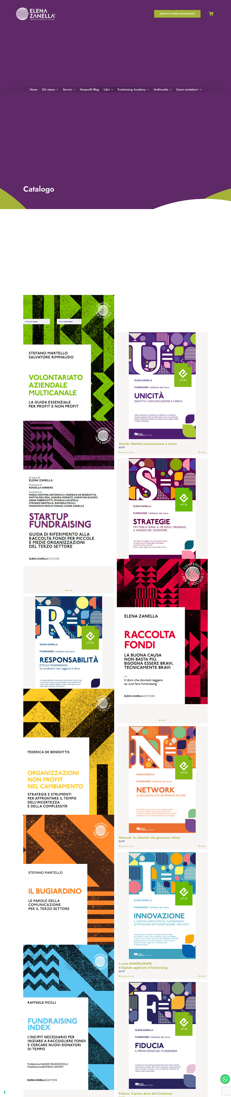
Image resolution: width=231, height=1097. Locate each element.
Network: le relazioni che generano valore (149, 837)
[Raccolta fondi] (162, 631)
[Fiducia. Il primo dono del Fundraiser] (162, 1035)
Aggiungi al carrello (127, 452)
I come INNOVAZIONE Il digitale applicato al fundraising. (143, 965)
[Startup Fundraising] (68, 493)
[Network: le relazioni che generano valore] (162, 779)
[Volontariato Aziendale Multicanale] (68, 367)
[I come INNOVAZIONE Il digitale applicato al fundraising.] (162, 905)
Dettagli (203, 452)
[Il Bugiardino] (68, 887)
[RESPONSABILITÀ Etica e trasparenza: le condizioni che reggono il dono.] (68, 649)
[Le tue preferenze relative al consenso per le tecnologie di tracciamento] (4, 1092)
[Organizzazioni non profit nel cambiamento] (68, 761)
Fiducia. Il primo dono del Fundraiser (145, 1093)
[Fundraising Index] (68, 1017)
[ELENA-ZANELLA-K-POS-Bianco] (36, 7)
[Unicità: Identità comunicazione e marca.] (162, 385)
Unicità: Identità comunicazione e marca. (148, 443)
